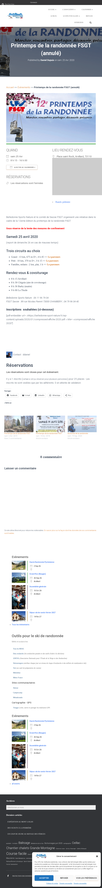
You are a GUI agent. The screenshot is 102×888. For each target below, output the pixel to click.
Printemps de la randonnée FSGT (17, 433)
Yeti (14, 668)
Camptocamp (17, 693)
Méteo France (18, 678)
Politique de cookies (52, 883)
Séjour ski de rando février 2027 (42, 613)
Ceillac (76, 843)
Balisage (24, 843)
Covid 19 (30, 854)
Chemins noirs (60, 848)
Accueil (51, 9)
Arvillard (14, 843)
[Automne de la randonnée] (82, 424)
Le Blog (54, 16)
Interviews (78, 22)
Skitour (15, 688)
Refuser (64, 878)
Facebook (8, 876)
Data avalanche (18, 654)
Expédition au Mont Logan (20, 822)
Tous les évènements (20, 625)
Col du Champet (71, 848)
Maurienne (10, 858)
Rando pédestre (62, 202)
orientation (29, 858)
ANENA (16, 658)
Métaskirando (18, 697)
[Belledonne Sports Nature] (15, 16)
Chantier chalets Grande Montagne (30, 848)
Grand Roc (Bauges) (37, 574)
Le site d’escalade (70, 16)
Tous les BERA (18, 649)
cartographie (67, 843)
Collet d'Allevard (81, 848)
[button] (97, 856)
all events (16, 784)
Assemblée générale (37, 587)
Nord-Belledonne (20, 858)
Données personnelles (65, 883)
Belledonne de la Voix (37, 843)
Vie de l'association (12, 864)
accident (8, 843)
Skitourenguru (18, 663)
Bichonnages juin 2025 (53, 843)
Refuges (89, 16)
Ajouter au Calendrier (24, 167)
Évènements (24, 87)
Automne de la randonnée (78, 433)
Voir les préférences (86, 878)
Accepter (44, 878)
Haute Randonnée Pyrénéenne (41, 562)
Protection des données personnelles (28, 876)
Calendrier (86, 9)
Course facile (16, 853)
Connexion (33, 2)
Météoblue (16, 673)
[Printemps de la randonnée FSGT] (18, 424)
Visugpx (16, 708)
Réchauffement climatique (14, 861)
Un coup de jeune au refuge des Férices (26, 834)
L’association (68, 9)
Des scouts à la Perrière (19, 828)
